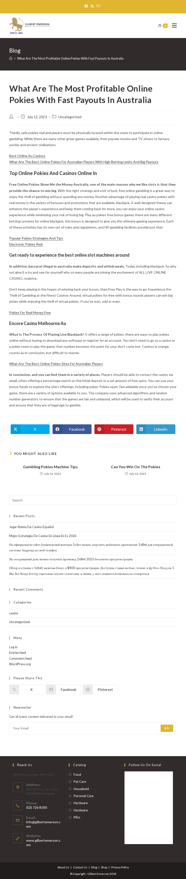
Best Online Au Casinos (27, 156)
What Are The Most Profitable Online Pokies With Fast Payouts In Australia (70, 58)
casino (13, 613)
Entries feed (17, 653)
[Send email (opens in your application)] (98, 6)
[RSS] (92, 6)
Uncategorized (19, 622)
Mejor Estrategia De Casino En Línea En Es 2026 (43, 536)
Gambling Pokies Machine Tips (50, 466)
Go (166, 728)
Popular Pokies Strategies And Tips (36, 238)
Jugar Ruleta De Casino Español (31, 527)
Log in (13, 647)
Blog (94, 867)
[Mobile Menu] (172, 25)
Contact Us (80, 867)
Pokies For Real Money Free (30, 312)
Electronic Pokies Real (26, 244)
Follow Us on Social (145, 765)
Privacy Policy (120, 867)
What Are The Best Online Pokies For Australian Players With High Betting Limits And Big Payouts (83, 162)
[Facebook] (87, 6)
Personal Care (83, 796)
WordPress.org (20, 664)
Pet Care (80, 782)
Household (81, 789)
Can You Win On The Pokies (135, 466)
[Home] (10, 58)
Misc (77, 817)
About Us (63, 867)
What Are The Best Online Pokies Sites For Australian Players (56, 364)
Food (77, 774)
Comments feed (20, 658)
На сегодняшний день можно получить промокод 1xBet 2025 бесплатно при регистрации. (71, 559)
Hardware (81, 803)
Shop (104, 867)
